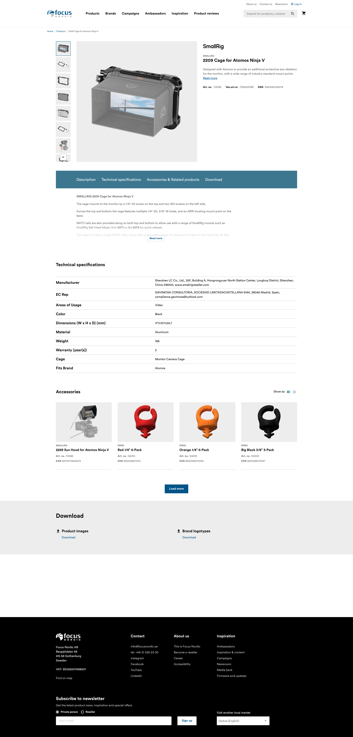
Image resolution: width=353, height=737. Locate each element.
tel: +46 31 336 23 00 (144, 652)
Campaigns (130, 13)
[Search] (292, 13)
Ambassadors (155, 13)
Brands (110, 13)
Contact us (266, 4)
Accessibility (182, 664)
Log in (298, 4)
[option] (63, 48)
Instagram (137, 658)
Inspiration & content (231, 652)
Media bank (224, 670)
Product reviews (206, 13)
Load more (176, 488)
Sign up (187, 720)
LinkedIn (136, 676)
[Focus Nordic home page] (59, 13)
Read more (210, 78)
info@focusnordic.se (144, 646)
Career (178, 658)
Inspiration (180, 13)
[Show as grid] (288, 392)
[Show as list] (294, 392)
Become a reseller (185, 652)
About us (251, 4)
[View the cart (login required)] (304, 13)
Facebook (137, 664)
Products (92, 13)
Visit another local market (233, 713)
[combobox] (270, 13)
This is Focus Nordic (187, 646)
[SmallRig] (213, 46)
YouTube (136, 670)
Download (68, 537)
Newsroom (281, 4)
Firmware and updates (231, 676)
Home (50, 31)
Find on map (64, 678)
